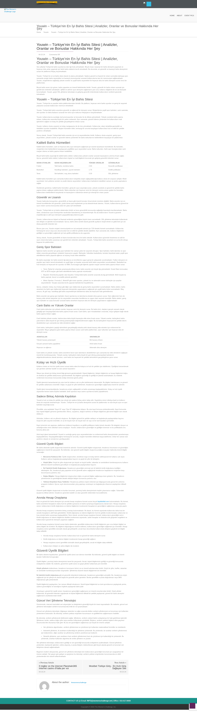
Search (148, 4)
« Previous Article (46, 662)
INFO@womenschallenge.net (99, 701)
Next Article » (120, 662)
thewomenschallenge (78, 682)
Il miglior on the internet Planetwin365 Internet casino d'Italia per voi (58, 667)
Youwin (46, 32)
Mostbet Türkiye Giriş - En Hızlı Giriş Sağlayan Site (107, 667)
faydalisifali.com (103, 501)
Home (39, 32)
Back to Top (192, 706)
